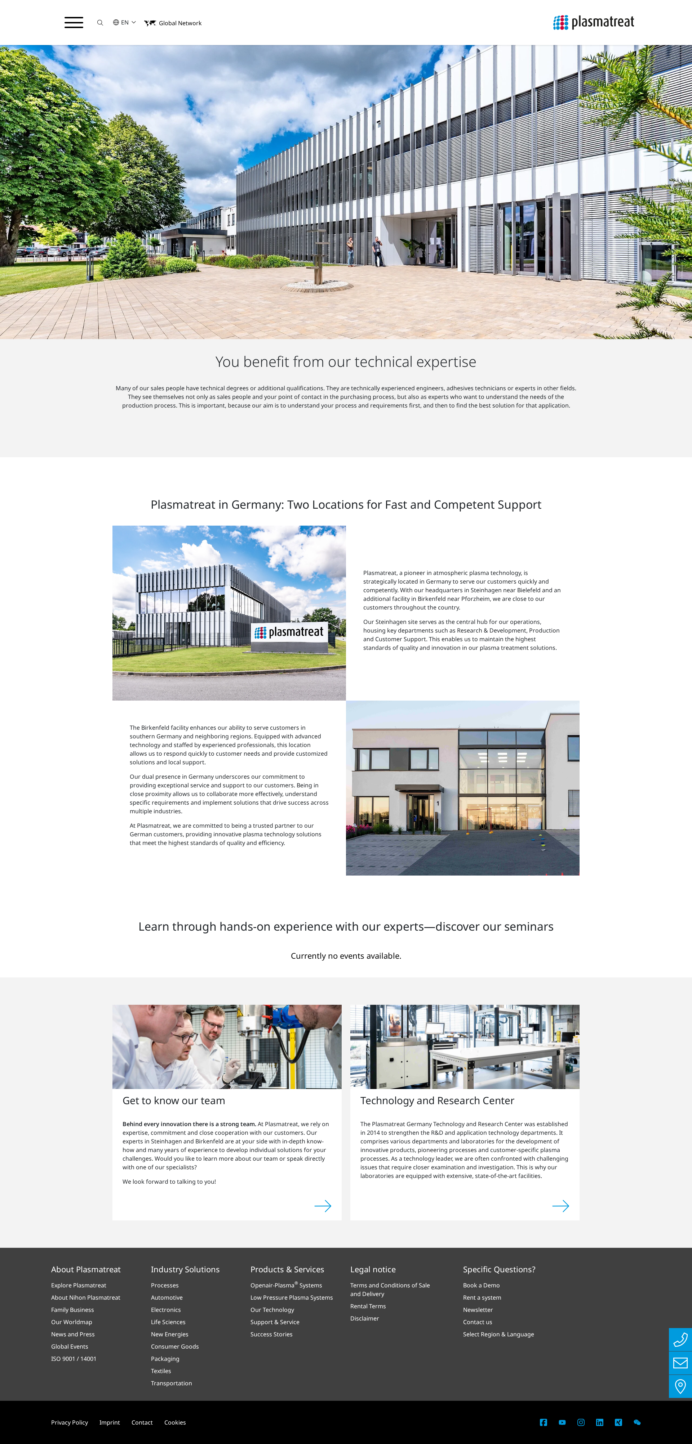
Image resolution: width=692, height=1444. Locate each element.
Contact (142, 1422)
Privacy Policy (69, 1422)
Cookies (175, 1422)
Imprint (109, 1422)
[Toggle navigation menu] (74, 22)
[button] (100, 22)
